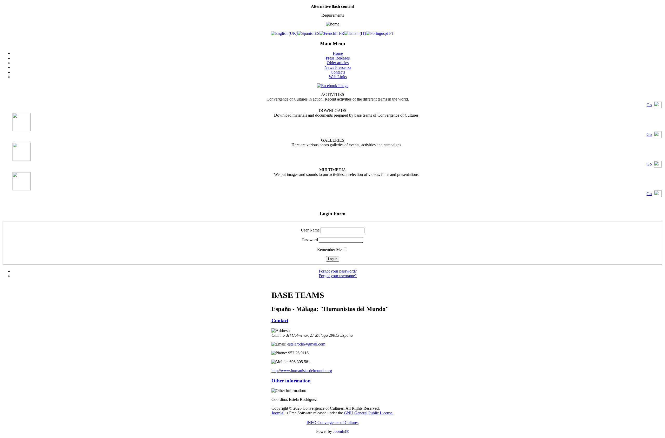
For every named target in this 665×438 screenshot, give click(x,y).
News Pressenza (337, 67)
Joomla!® (341, 431)
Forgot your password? (338, 271)
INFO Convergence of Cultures (332, 422)
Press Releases (338, 58)
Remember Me (329, 249)
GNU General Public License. (369, 413)
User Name (310, 230)
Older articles (338, 63)
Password (310, 239)
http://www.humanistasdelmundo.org (301, 370)
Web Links (338, 77)
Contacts (338, 72)
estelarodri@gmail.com (306, 344)
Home (338, 53)
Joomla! (277, 413)
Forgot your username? (338, 276)
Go (649, 105)
